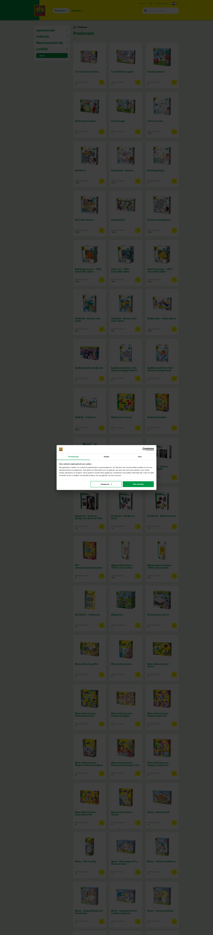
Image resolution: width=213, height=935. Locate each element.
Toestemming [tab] (73, 457)
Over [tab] (140, 457)
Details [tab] (106, 457)
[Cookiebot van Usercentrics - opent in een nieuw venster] (144, 449)
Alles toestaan (138, 484)
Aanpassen (105, 484)
